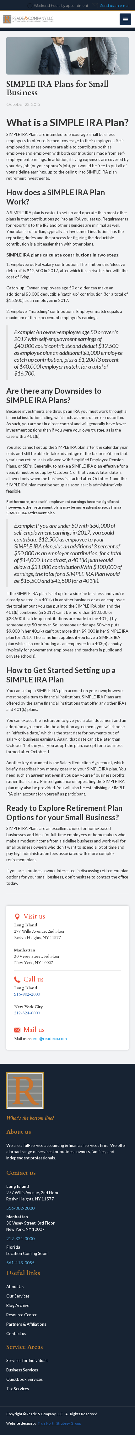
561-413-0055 (20, 1262)
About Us (15, 1286)
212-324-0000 (27, 1013)
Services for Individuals (27, 1360)
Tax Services (17, 1388)
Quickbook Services (24, 1379)
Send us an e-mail (115, 5)
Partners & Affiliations (26, 1324)
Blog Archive (17, 1305)
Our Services (18, 1295)
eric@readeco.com (50, 1038)
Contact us (16, 1333)
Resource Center (21, 1314)
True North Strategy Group (59, 1423)
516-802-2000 (27, 994)
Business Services (22, 1369)
